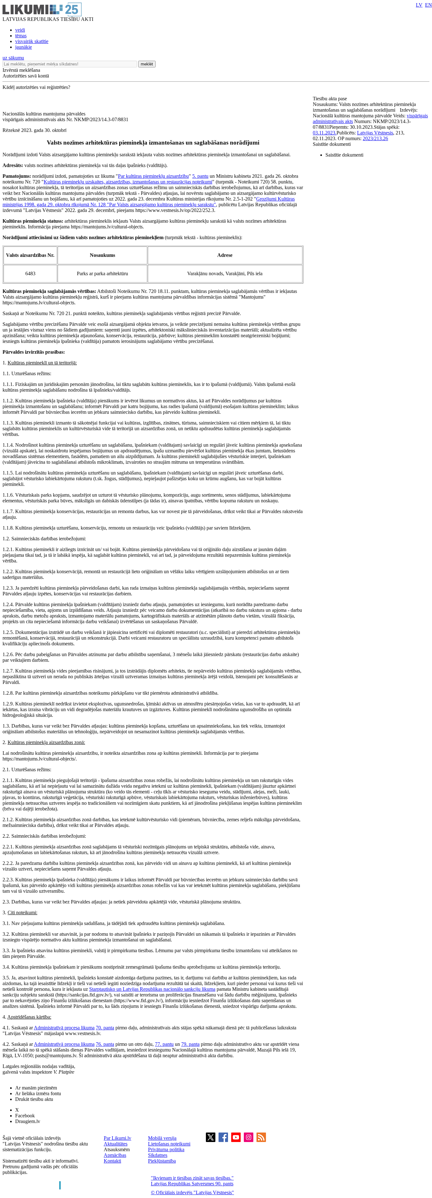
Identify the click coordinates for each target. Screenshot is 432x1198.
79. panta (190, 1044)
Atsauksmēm (117, 1149)
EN (428, 5)
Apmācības (115, 1155)
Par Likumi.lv (117, 1138)
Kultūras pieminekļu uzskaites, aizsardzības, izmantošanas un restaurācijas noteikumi (128, 181)
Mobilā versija (162, 1138)
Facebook (25, 1115)
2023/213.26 (375, 138)
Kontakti (112, 1161)
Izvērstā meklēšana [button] (21, 70)
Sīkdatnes (157, 1155)
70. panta (105, 1027)
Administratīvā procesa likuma (64, 1027)
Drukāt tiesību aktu (34, 1099)
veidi (20, 30)
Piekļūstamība (162, 1161)
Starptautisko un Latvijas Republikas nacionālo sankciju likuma (152, 989)
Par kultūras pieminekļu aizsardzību (153, 176)
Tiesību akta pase (330, 98)
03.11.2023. (324, 132)
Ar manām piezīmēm (36, 1087)
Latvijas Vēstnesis (375, 132)
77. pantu (164, 1044)
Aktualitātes (115, 1143)
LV (419, 5)
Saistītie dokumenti (332, 144)
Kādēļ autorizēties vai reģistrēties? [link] (36, 87)
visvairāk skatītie (31, 41)
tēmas (21, 35)
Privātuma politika (166, 1149)
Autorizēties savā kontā (26, 75)
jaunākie (23, 47)
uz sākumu (13, 57)
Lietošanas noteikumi (169, 1143)
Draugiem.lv (27, 1121)
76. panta (105, 1044)
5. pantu (200, 176)
